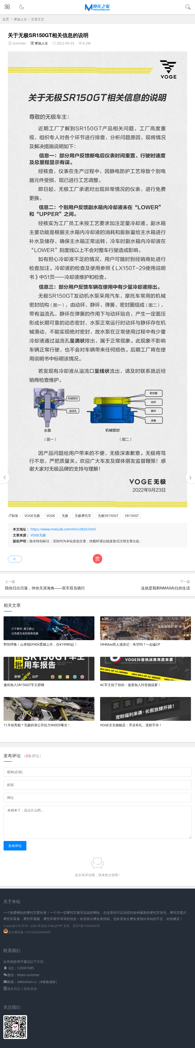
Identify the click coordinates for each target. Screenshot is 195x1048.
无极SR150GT (108, 515)
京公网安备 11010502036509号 (29, 932)
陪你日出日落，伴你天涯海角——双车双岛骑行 (45, 588)
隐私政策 (30, 988)
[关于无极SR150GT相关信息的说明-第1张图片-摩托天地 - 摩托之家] (97, 506)
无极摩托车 (83, 515)
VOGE (50, 515)
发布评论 (15, 845)
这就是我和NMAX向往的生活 (165, 588)
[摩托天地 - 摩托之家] (97, 10)
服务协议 (13, 988)
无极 (65, 515)
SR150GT (132, 515)
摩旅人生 (20, 19)
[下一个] (190, 478)
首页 (5, 19)
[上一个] (5, 478)
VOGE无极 (32, 515)
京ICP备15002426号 (86, 926)
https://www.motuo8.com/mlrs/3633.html (63, 529)
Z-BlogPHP (55, 926)
